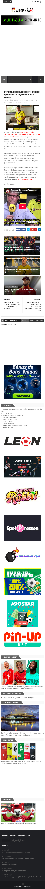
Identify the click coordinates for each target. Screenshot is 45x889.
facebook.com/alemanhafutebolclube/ (18, 858)
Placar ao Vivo (8, 428)
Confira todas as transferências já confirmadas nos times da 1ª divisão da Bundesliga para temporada (22, 688)
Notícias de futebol (10, 419)
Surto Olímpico (8, 424)
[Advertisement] (22, 52)
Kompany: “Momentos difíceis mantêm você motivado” (21, 291)
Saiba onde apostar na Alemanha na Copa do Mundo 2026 (21, 410)
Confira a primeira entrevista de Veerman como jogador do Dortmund (22, 271)
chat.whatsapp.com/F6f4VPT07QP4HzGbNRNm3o (22, 877)
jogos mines (7, 413)
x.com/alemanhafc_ (10, 864)
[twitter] (35, 2)
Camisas (20, 102)
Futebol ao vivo (8, 421)
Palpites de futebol (10, 417)
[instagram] (38, 2)
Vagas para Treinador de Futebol (15, 426)
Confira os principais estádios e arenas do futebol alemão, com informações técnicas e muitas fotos (22, 734)
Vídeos (26, 102)
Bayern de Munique (11, 244)
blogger (25, 320)
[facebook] (32, 2)
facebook (39, 320)
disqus (32, 320)
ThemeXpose (26, 886)
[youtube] (41, 2)
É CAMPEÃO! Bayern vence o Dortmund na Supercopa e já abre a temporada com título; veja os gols (21, 250)
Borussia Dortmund (10, 102)
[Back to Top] (23, 884)
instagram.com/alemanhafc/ (14, 871)
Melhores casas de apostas (13, 415)
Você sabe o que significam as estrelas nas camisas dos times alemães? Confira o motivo (21, 762)
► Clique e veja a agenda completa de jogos (17, 697)
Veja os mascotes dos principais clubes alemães (18, 823)
